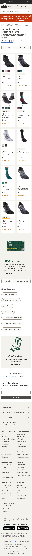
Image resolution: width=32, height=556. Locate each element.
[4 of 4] (9, 68)
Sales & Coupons (22, 454)
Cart (25, 6)
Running (8, 24)
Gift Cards (4, 457)
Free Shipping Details (23, 457)
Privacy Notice (8, 544)
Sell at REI (4, 490)
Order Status (21, 434)
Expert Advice (18, 41)
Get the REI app (16, 364)
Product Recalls (8, 549)
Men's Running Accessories (21, 25)
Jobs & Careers (6, 485)
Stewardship (21, 498)
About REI (20, 485)
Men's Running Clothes (7, 25)
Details (26, 385)
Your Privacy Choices (22, 541)
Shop (10, 7)
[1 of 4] (22, 105)
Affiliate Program (6, 493)
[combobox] (16, 11)
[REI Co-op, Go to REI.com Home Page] (4, 6)
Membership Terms (15, 551)
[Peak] (18, 108)
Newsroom (20, 493)
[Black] (3, 71)
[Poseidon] (21, 71)
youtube (22, 519)
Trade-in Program (7, 477)
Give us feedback (11, 376)
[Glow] (6, 183)
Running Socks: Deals (11, 294)
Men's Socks (8, 306)
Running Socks (9, 312)
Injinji (2, 24)
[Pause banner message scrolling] (30, 16)
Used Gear (4, 475)
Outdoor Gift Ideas (7, 454)
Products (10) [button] (7, 41)
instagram (5, 519)
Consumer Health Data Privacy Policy (16, 546)
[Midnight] (6, 108)
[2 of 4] (7, 68)
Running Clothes (16, 24)
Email (2, 389)
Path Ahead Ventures (23, 475)
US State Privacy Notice (21, 544)
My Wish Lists (5, 441)
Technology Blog (22, 495)
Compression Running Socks (13, 317)
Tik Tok (9, 519)
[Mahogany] (8, 71)
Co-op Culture (6, 488)
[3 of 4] (8, 68)
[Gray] (6, 71)
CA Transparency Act (22, 549)
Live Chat (4, 511)
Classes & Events (22, 470)
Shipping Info (21, 446)
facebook (13, 519)
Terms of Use (7, 541)
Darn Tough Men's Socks (12, 300)
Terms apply (22, 270)
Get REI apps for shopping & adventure (16, 524)
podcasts (26, 519)
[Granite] (3, 108)
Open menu (29, 6)
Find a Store (5, 508)
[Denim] (21, 108)
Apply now (8, 273)
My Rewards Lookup (8, 439)
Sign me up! (16, 397)
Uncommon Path (22, 472)
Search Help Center (7, 506)
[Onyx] (18, 71)
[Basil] (8, 108)
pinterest (18, 519)
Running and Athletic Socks (13, 329)
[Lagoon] (3, 183)
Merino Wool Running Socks (13, 323)
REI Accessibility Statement (16, 553)
